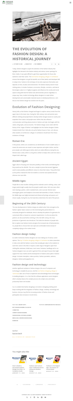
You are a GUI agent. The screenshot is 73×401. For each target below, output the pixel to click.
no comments (38, 64)
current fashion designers (19, 312)
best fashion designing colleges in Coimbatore (45, 77)
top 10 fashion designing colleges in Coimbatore (34, 240)
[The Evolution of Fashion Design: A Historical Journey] (51, 64)
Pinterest (52, 384)
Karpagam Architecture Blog (53, 304)
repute (49, 394)
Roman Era (15, 320)
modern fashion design (25, 318)
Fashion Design (16, 315)
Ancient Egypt (22, 304)
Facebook (26, 384)
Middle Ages (15, 318)
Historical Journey (26, 315)
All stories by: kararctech (23, 337)
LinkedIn (39, 384)
